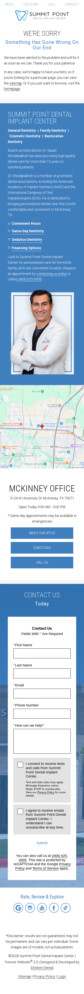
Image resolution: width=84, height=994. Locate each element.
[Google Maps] (18, 908)
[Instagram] (30, 908)
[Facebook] (54, 908)
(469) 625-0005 (30, 279)
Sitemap (24, 976)
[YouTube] (42, 908)
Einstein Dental (42, 968)
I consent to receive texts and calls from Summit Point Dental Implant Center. (46, 779)
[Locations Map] (42, 426)
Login (61, 976)
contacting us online (52, 274)
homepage (12, 89)
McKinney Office (42, 488)
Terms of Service (45, 868)
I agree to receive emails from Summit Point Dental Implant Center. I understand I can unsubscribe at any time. (46, 819)
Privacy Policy (45, 792)
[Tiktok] (66, 908)
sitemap (16, 83)
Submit (42, 843)
